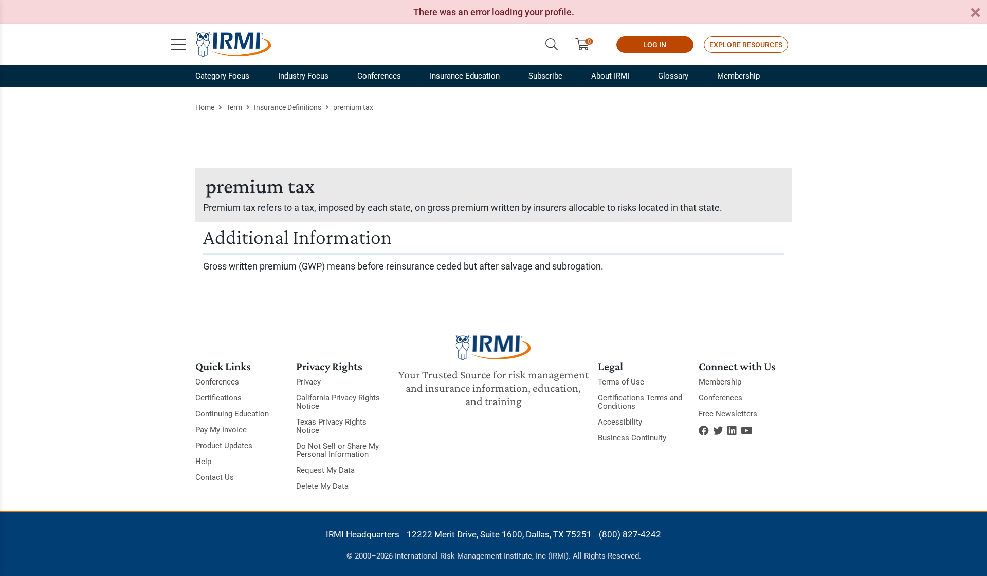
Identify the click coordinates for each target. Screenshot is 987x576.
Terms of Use (621, 382)
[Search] (551, 44)
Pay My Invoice (221, 429)
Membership (738, 76)
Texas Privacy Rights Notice (331, 426)
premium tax (353, 107)
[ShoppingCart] (586, 44)
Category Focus (222, 76)
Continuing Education (232, 413)
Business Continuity (632, 438)
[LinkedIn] (732, 431)
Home (204, 107)
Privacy (308, 382)
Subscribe (545, 76)
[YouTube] (747, 431)
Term (234, 107)
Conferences (379, 76)
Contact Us (214, 477)
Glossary (673, 76)
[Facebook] (704, 431)
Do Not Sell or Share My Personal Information (337, 450)
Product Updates (223, 445)
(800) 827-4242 (630, 534)
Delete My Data (322, 486)
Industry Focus (303, 76)
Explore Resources (745, 45)
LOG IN (654, 45)
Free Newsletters (728, 413)
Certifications (218, 397)
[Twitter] (718, 431)
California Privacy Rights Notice (338, 402)
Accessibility (620, 422)
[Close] (975, 13)
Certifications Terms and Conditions (640, 402)
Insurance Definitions (287, 107)
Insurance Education (465, 76)
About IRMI (610, 76)
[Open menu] (178, 44)
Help (203, 461)
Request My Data (325, 470)
